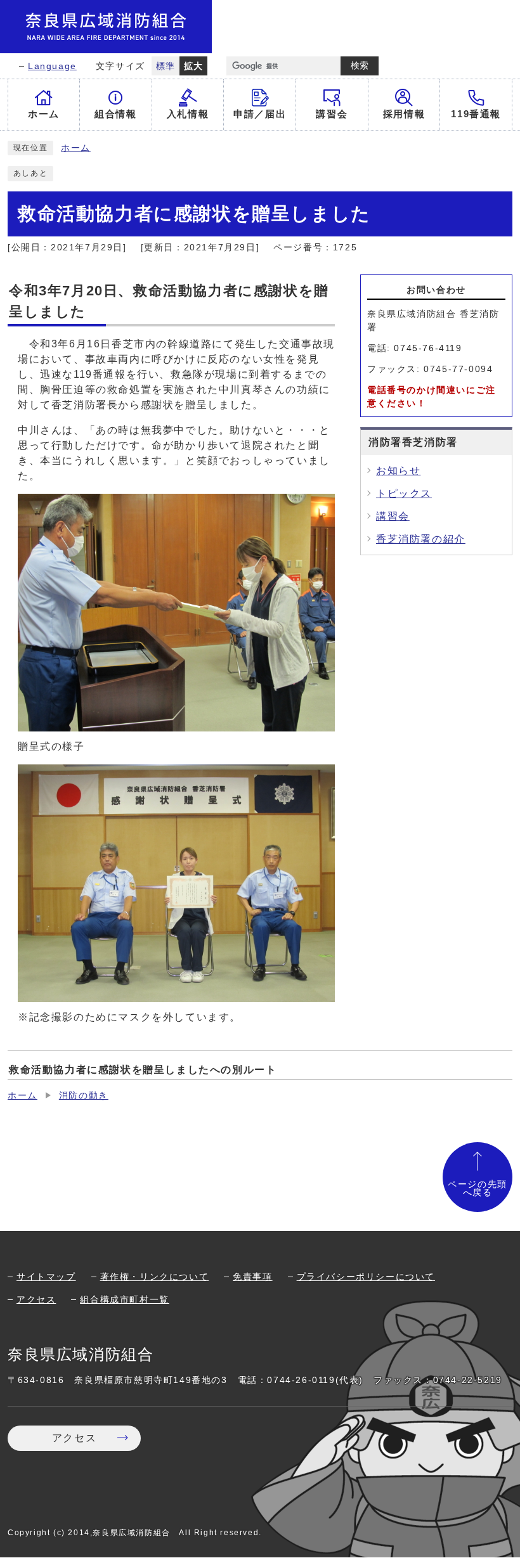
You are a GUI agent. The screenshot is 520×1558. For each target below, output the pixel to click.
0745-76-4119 (428, 348)
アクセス (36, 1299)
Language (52, 66)
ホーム (76, 148)
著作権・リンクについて (154, 1277)
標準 (166, 66)
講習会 (393, 516)
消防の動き (83, 1095)
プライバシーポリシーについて (366, 1277)
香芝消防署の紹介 (420, 539)
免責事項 (252, 1277)
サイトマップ (46, 1277)
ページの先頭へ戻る (477, 1189)
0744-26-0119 (301, 1380)
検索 (359, 65)
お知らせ (398, 470)
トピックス (404, 493)
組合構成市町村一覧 (124, 1299)
